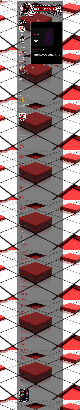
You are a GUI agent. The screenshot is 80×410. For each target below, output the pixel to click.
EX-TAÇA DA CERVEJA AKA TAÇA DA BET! (25, 274)
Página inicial (47, 65)
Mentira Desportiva (21, 179)
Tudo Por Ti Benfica (22, 215)
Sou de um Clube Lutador (22, 210)
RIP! (21, 279)
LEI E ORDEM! (23, 371)
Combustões (21, 156)
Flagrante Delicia (21, 169)
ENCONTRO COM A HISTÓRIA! (23, 313)
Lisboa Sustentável (21, 178)
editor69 (25, 67)
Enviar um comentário (36, 61)
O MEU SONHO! (23, 353)
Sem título (22, 343)
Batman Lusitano (21, 145)
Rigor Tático (20, 205)
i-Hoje (20, 221)
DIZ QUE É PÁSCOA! (24, 280)
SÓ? (21, 303)
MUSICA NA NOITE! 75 (36, 23)
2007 (21, 385)
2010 (21, 381)
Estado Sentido (21, 164)
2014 (21, 229)
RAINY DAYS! (22, 290)
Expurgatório (21, 165)
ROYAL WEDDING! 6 (24, 252)
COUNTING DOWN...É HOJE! (25, 367)
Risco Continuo (21, 206)
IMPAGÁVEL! (22, 267)
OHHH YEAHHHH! (23, 332)
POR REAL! (22, 259)
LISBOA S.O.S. (21, 177)
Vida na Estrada (21, 217)
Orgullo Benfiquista (21, 195)
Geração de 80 (21, 174)
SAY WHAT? (22, 297)
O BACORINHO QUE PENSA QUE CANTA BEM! (25, 352)
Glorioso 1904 (21, 175)
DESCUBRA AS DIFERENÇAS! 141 (24, 249)
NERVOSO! (22, 325)
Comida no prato (21, 157)
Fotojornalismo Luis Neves (23, 170)
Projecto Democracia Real (23, 200)
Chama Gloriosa (21, 155)
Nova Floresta (21, 186)
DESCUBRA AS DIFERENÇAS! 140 (24, 261)
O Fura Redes (21, 190)
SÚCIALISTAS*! (23, 331)
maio (21, 242)
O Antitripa (20, 188)
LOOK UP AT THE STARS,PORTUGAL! (24, 321)
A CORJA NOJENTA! (24, 376)
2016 (21, 226)
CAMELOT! (22, 333)
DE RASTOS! (22, 285)
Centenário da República (22, 154)
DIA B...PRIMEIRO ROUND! (25, 257)
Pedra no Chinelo (21, 197)
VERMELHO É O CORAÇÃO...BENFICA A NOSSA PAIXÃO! (24, 338)
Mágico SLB (20, 184)
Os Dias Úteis (21, 196)
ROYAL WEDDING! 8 (24, 244)
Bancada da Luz (21, 144)
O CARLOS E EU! (23, 284)
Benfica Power (21, 147)
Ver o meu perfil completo (22, 80)
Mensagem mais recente (36, 65)
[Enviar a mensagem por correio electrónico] (43, 49)
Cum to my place (21, 159)
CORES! (22, 364)
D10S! (21, 326)
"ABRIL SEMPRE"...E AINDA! (25, 272)
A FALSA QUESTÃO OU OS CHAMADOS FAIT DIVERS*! (25, 356)
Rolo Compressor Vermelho (23, 207)
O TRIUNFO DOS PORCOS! (25, 365)
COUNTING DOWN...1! (24, 370)
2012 (21, 231)
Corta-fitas (20, 158)
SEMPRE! (22, 275)
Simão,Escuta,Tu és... (22, 208)
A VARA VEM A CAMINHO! (24, 372)
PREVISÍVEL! (22, 291)
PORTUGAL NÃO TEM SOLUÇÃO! (24, 307)
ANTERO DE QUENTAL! (24, 294)
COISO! (22, 304)
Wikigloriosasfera (21, 219)
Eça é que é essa (21, 166)
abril (21, 243)
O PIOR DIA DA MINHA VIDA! (25, 286)
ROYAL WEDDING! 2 (24, 265)
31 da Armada (21, 139)
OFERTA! (22, 350)
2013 (21, 230)
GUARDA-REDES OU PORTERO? (24, 358)
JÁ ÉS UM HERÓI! (23, 322)
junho (21, 241)
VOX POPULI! (23, 299)
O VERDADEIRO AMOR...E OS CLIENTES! (24, 246)
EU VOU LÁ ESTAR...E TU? (25, 278)
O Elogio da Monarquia (22, 189)
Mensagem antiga (57, 65)
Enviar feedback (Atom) (38, 67)
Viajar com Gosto (21, 216)
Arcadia (20, 143)
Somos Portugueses (22, 209)
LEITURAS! (22, 317)
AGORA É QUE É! (23, 345)
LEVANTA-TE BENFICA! (24, 281)
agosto (22, 238)
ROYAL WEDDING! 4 (24, 258)
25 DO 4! (22, 271)
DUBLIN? (22, 305)
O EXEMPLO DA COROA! (24, 344)
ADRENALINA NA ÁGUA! (24, 349)
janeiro (22, 380)
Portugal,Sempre (21, 199)
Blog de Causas (21, 149)
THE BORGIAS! (23, 266)
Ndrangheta (20, 185)
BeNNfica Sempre (21, 146)
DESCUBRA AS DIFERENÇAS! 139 (24, 293)
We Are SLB (20, 218)
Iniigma (20, 176)
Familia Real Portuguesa (22, 167)
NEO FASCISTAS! (23, 348)
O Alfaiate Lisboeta (21, 187)
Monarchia (20, 180)
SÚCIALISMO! (23, 327)
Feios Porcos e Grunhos (22, 168)
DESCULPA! (22, 311)
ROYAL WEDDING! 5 (24, 254)
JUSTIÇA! (22, 366)
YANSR (20, 220)
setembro (22, 237)
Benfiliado (20, 148)
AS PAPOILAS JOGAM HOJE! (25, 316)
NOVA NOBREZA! (23, 298)
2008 (21, 384)
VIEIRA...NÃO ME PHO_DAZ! (25, 339)
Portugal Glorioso (21, 198)
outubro (22, 236)
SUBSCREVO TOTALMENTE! (25, 262)
